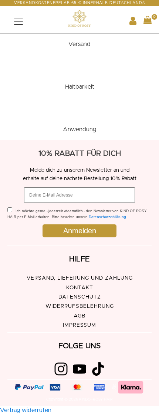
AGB (79, 316)
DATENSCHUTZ (79, 297)
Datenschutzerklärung (107, 217)
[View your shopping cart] (147, 21)
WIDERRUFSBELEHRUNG (79, 306)
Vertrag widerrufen (25, 410)
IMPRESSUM (79, 325)
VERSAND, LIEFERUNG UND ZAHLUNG (80, 278)
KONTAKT (79, 287)
